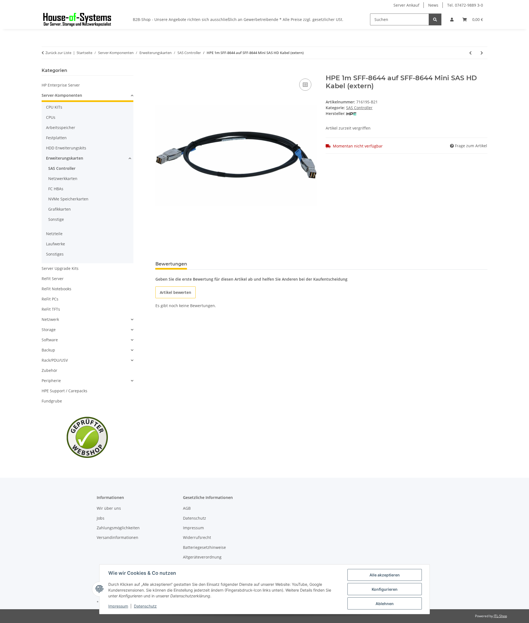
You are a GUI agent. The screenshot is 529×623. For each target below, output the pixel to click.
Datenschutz (145, 606)
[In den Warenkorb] (159, 71)
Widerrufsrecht (197, 537)
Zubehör (49, 370)
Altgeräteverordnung (202, 557)
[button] (452, 19)
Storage (49, 329)
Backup (48, 350)
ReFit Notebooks (56, 288)
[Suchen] (435, 19)
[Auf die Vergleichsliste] (305, 85)
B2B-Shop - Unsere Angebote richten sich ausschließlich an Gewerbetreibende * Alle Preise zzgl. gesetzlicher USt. (238, 19)
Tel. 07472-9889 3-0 (465, 5)
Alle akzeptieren (384, 575)
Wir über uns (109, 508)
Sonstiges (55, 254)
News (433, 5)
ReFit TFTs (51, 309)
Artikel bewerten (175, 292)
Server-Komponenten (62, 95)
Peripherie (51, 380)
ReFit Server (53, 278)
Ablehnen (385, 603)
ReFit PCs (50, 299)
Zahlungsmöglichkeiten (118, 527)
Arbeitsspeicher (60, 127)
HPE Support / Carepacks (64, 390)
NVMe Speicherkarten (68, 199)
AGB (187, 508)
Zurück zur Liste (58, 52)
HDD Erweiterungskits (66, 148)
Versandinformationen (117, 537)
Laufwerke (55, 243)
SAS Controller (359, 107)
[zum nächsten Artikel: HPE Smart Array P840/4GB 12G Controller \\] (481, 53)
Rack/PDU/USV (55, 360)
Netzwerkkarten (62, 178)
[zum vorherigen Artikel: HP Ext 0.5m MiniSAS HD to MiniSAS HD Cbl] (470, 53)
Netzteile (54, 233)
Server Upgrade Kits (60, 268)
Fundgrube (52, 401)
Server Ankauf (406, 5)
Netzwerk (50, 319)
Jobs (100, 518)
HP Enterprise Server (61, 85)
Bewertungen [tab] (171, 264)
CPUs (50, 117)
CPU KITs (54, 107)
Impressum (118, 606)
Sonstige (56, 219)
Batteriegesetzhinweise (204, 547)
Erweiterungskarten (64, 158)
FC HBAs (55, 188)
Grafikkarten (59, 209)
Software (50, 339)
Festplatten (56, 137)
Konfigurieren (385, 589)
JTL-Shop (500, 616)
